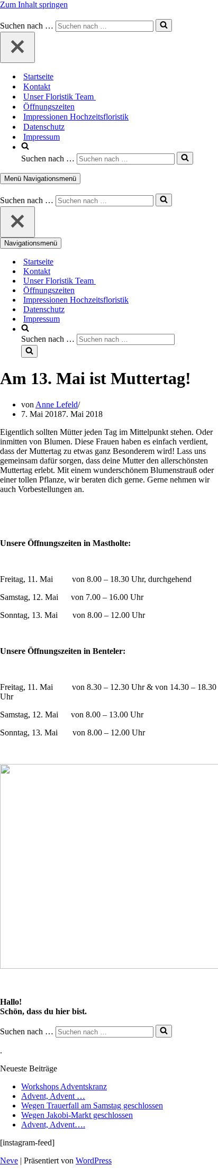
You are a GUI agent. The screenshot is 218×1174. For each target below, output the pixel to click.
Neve (9, 1160)
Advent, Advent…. (53, 1124)
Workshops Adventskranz (64, 1086)
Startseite (38, 76)
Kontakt (36, 86)
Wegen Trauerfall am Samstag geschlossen (92, 1105)
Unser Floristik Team (59, 96)
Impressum (41, 136)
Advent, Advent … (53, 1095)
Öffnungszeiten (49, 106)
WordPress (94, 1160)
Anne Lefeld (56, 404)
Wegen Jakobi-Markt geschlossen (77, 1115)
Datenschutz (44, 126)
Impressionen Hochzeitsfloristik (76, 116)
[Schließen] (17, 47)
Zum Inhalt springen (34, 4)
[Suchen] (164, 25)
